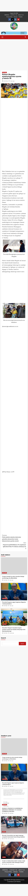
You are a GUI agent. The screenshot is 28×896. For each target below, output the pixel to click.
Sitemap (15, 16)
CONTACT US (13, 14)
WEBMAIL (6, 14)
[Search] (25, 37)
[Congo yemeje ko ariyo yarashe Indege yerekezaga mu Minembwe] (14, 566)
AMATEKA (5, 804)
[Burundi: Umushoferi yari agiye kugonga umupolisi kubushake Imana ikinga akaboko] (14, 824)
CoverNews (10, 881)
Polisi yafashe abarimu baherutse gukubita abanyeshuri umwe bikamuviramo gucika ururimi (11, 538)
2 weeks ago (11, 838)
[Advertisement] (14, 5)
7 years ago (12, 81)
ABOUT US (21, 14)
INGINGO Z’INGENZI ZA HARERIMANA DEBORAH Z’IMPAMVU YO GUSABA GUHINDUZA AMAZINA (12, 810)
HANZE (4, 831)
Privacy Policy (9, 16)
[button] (2, 37)
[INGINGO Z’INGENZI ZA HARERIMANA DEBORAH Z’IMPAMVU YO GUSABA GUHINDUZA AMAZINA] (14, 797)
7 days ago (11, 605)
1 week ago (11, 813)
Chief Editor (5, 81)
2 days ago (11, 580)
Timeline (20, 16)
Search (3, 638)
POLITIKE (4, 72)
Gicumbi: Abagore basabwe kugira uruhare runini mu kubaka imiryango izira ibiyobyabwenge (13, 629)
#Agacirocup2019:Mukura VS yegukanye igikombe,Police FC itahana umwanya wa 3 (14, 545)
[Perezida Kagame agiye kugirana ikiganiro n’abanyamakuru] (14, 591)
